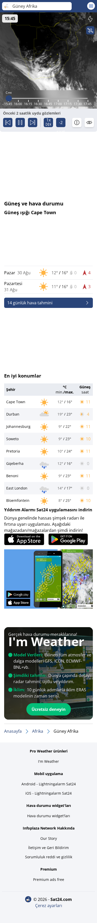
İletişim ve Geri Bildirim (48, 847)
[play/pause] (20, 122)
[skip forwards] (32, 122)
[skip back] (7, 122)
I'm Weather (48, 761)
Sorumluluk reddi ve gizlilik (48, 856)
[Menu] (91, 6)
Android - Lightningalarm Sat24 (48, 783)
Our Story (48, 838)
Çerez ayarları (48, 905)
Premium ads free (48, 879)
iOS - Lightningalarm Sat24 (48, 793)
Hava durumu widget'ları (48, 815)
